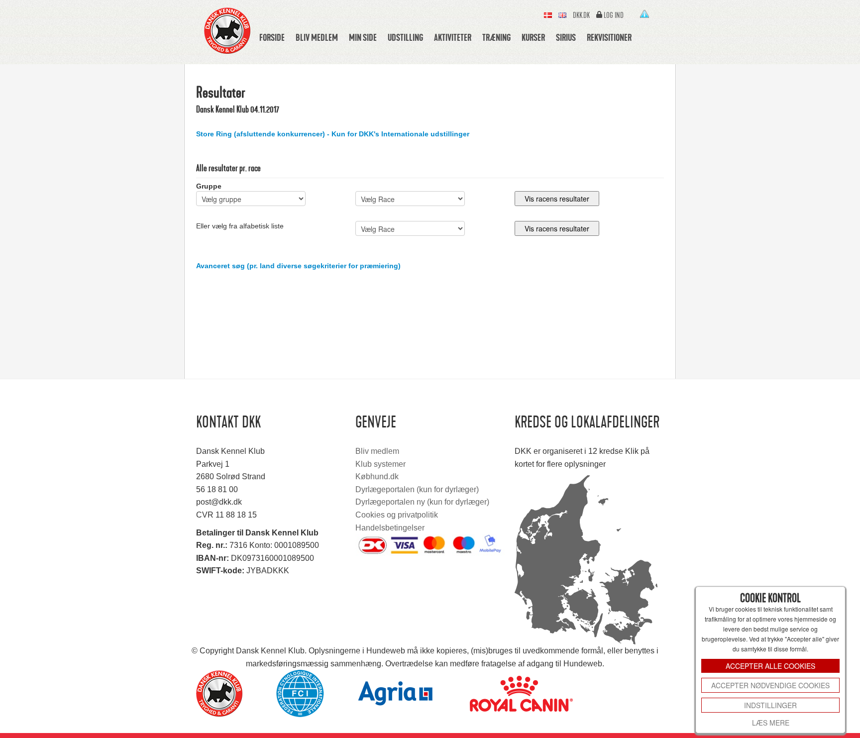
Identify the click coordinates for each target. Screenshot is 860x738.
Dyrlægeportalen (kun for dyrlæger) (417, 489)
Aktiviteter (452, 37)
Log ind (614, 15)
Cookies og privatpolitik (396, 515)
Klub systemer (380, 464)
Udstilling (405, 37)
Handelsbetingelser (390, 528)
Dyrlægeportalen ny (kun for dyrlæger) (422, 502)
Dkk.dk (581, 15)
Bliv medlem (317, 37)
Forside (272, 37)
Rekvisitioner (609, 37)
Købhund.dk (377, 476)
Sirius (566, 37)
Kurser (533, 37)
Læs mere (770, 723)
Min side (363, 37)
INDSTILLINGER (770, 705)
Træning (496, 37)
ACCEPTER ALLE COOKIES (770, 666)
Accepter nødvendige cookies (770, 685)
